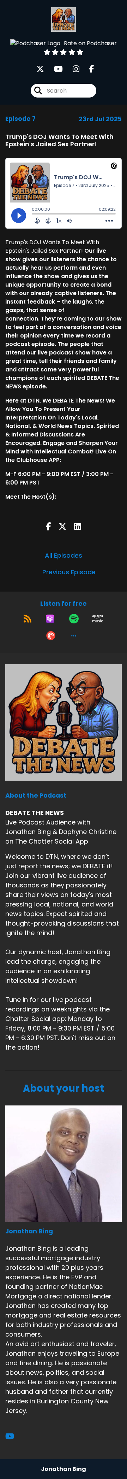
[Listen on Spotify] (74, 618)
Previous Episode (69, 572)
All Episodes (63, 555)
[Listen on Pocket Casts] (50, 635)
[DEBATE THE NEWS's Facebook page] (87, 69)
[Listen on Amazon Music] (97, 618)
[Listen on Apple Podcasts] (50, 618)
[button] (73, 635)
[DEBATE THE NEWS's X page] (40, 69)
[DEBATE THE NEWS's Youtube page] (54, 69)
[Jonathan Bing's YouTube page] (14, 1436)
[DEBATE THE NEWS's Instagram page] (71, 69)
